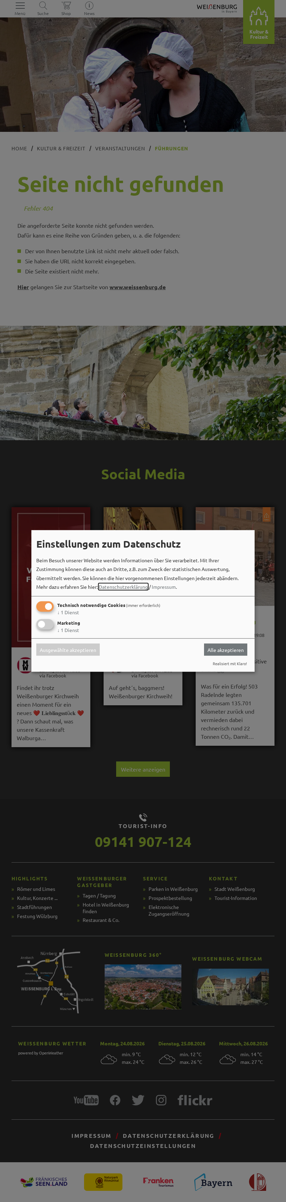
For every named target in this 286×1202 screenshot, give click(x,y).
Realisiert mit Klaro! (230, 663)
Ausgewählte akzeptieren (68, 649)
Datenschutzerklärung (123, 587)
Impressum (164, 587)
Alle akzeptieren (226, 649)
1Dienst (68, 612)
